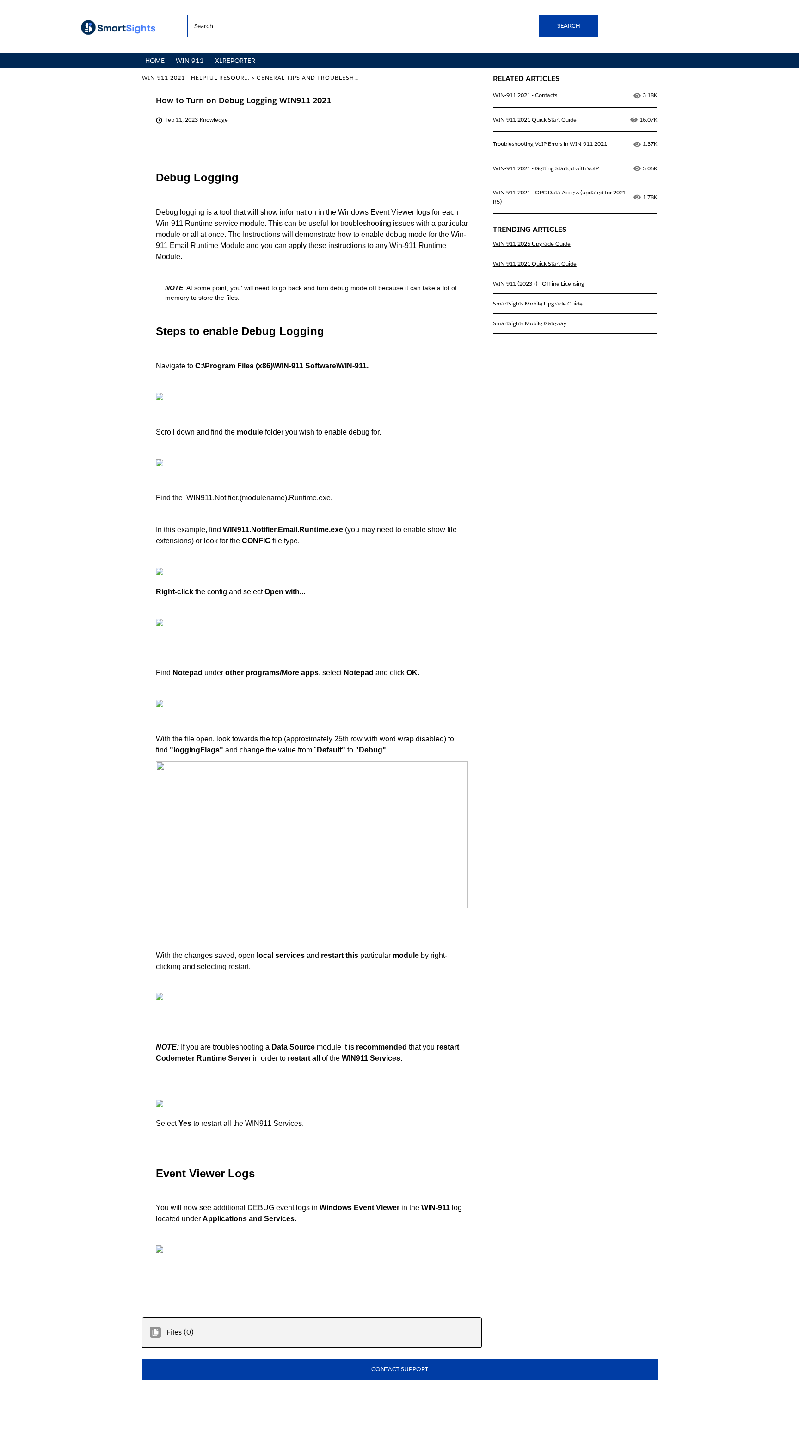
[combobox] (392, 26)
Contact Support (399, 1369)
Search (568, 26)
